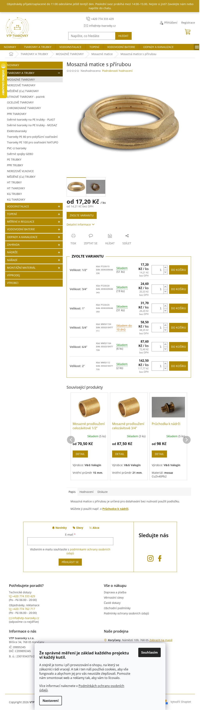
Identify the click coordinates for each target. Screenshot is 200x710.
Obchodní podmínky (117, 608)
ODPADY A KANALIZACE (22, 237)
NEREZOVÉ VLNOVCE (20, 171)
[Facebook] (160, 558)
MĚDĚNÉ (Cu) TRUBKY (21, 177)
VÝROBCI (12, 283)
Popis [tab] (72, 492)
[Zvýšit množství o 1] (165, 267)
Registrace (188, 22)
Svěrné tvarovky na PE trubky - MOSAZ (32, 125)
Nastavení (51, 700)
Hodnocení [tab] (86, 492)
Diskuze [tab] (102, 492)
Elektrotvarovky (17, 131)
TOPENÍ (12, 214)
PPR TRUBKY (15, 165)
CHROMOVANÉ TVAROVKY (24, 108)
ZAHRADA (13, 244)
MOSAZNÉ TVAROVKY (21, 79)
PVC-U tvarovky (16, 148)
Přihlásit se (70, 562)
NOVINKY (13, 65)
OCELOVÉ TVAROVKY (20, 102)
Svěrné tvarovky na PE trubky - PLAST (31, 119)
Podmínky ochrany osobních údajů (126, 613)
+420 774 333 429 (23, 596)
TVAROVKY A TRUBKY (20, 73)
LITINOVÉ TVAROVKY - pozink (26, 97)
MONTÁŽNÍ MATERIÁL (21, 267)
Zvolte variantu (82, 215)
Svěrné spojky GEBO (20, 154)
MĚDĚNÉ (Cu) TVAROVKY (23, 91)
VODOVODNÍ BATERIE (21, 229)
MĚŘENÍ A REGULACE (20, 221)
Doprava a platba (115, 592)
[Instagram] (150, 558)
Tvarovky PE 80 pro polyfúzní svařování (32, 137)
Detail (80, 454)
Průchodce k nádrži (115, 509)
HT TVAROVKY (16, 188)
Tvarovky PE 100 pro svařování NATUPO (32, 142)
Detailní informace (79, 224)
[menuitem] (10, 47)
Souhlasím (149, 652)
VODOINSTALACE (18, 206)
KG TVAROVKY (16, 199)
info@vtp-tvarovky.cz (25, 618)
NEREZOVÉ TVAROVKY (21, 85)
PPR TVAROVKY (16, 114)
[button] (71, 436)
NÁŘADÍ (12, 260)
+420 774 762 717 (23, 609)
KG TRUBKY (14, 194)
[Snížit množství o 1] (165, 272)
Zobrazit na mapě (160, 640)
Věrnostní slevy (114, 597)
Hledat (123, 36)
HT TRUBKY (14, 182)
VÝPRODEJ (13, 275)
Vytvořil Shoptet (181, 702)
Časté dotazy (112, 603)
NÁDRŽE (12, 252)
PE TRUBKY (14, 159)
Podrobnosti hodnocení (117, 71)
